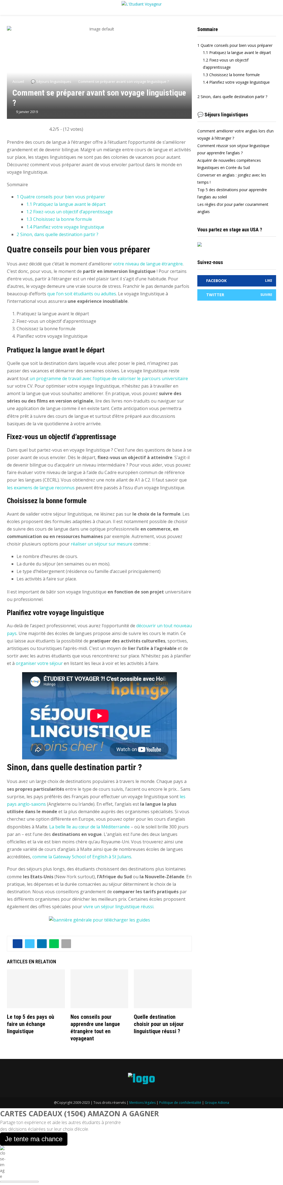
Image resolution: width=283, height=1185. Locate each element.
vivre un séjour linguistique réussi (118, 907)
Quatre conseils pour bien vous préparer (61, 197)
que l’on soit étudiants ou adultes (81, 294)
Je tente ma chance (33, 1139)
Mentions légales (142, 1102)
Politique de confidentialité (180, 1102)
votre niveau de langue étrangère (148, 264)
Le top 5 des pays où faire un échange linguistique (30, 1024)
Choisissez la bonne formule (59, 219)
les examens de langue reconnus (41, 488)
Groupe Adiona (217, 1102)
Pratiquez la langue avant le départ (66, 204)
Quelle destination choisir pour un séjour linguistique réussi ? (159, 1024)
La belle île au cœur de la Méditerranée (89, 827)
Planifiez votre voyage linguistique (65, 227)
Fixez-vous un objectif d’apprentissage (69, 212)
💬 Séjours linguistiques (222, 114)
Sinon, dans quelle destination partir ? (57, 234)
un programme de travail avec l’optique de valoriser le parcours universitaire (108, 378)
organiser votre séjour (39, 663)
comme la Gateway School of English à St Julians (81, 857)
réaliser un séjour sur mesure (101, 544)
